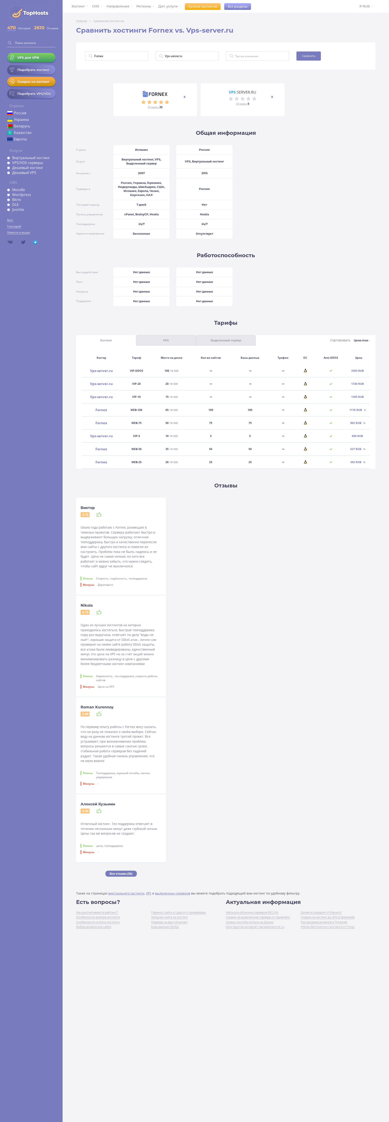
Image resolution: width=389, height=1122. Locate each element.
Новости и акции (18, 232)
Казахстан (23, 132)
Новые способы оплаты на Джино (250, 922)
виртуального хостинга (126, 893)
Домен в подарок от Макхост (321, 912)
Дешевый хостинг (27, 167)
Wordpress (21, 194)
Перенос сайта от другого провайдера (178, 912)
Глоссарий (14, 226)
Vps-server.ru (101, 370)
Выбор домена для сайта (93, 926)
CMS (95, 6)
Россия (20, 112)
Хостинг (78, 6)
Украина (21, 119)
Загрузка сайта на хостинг (169, 917)
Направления (117, 6)
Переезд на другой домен (169, 922)
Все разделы (237, 6)
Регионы (143, 6)
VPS (148, 893)
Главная (81, 21)
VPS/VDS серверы (27, 162)
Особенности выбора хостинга (98, 917)
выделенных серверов (172, 893)
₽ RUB (365, 6)
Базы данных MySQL (165, 926)
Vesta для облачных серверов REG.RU (252, 912)
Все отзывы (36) (121, 873)
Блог (10, 220)
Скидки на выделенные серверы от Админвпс (258, 917)
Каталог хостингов (202, 6)
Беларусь (22, 126)
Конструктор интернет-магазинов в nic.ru (255, 926)
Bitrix (16, 199)
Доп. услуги (168, 6)
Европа (20, 139)
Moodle (18, 189)
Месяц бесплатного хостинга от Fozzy (328, 926)
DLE (15, 204)
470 (11, 27)
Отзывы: (155, 107)
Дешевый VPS (24, 172)
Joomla (18, 209)
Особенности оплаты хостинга (98, 922)
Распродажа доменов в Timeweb (324, 922)
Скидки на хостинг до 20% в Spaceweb (328, 917)
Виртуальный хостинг (31, 157)
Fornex (101, 410)
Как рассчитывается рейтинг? (97, 912)
